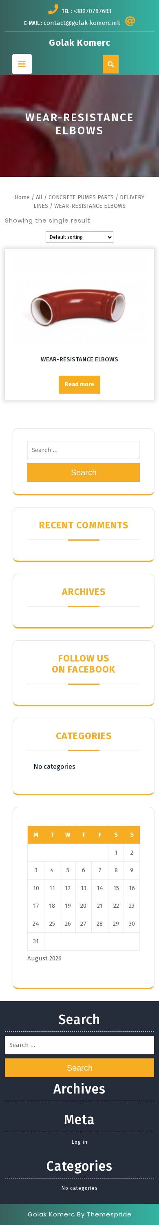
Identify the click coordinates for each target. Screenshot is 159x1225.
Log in (80, 1142)
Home (22, 197)
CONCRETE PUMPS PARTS (81, 197)
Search (84, 472)
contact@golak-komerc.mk (82, 23)
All (39, 197)
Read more (79, 384)
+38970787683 (92, 11)
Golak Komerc (79, 42)
